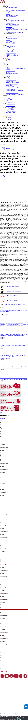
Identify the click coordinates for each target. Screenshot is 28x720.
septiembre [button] (2, 418)
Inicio (4, 147)
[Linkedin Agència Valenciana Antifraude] (2, 677)
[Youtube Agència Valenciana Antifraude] (7, 677)
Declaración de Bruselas (12, 295)
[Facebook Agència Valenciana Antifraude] (16, 677)
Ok (18, 719)
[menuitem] (15, 5)
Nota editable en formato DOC (14, 291)
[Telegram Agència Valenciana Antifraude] (25, 677)
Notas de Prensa (6, 148)
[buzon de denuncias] (10, 389)
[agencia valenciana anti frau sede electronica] (10, 403)
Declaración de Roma (12, 300)
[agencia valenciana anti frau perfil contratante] (10, 396)
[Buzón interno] (10, 411)
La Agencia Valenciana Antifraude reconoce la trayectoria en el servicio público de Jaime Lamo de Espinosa (13, 367)
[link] (9, 2)
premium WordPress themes (17, 714)
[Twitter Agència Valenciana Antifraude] (11, 677)
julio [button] (1, 412)
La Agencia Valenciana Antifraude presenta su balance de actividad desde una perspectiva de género (13, 346)
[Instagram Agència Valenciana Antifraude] (20, 677)
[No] (20, 719)
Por (13, 304)
